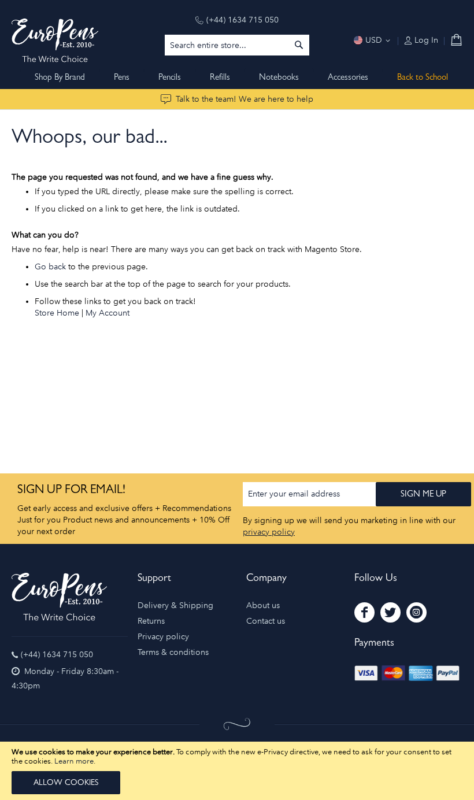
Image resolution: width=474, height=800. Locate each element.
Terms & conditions (173, 652)
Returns (151, 621)
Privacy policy (163, 637)
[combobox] (237, 45)
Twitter (390, 612)
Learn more (74, 761)
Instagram (416, 612)
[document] (237, 770)
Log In (425, 40)
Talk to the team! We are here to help (244, 99)
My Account (107, 313)
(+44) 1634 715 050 (242, 20)
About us (263, 605)
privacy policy (269, 532)
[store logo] (55, 40)
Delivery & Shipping (175, 605)
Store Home (57, 313)
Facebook (364, 612)
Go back (50, 267)
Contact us (265, 621)
